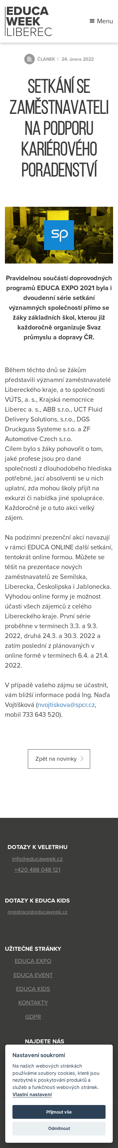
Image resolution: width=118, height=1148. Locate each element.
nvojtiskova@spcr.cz (66, 705)
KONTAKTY (33, 1002)
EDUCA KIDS (33, 988)
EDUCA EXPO (33, 961)
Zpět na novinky (56, 758)
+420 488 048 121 (37, 869)
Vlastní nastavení (32, 1094)
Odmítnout (59, 1128)
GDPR (33, 1016)
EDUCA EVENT (33, 975)
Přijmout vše (59, 1112)
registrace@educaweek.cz (38, 912)
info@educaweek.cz (37, 858)
